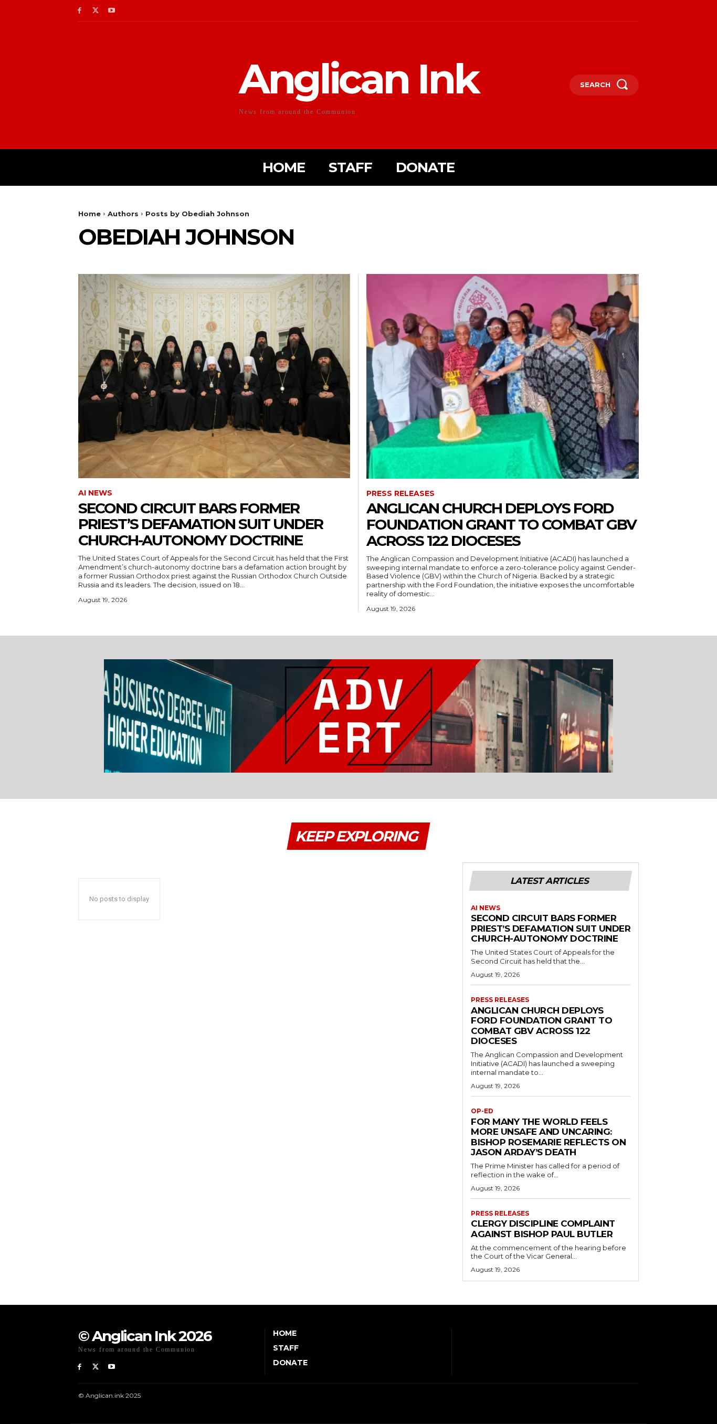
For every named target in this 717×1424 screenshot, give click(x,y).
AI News (95, 493)
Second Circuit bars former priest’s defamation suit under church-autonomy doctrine (200, 524)
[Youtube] (112, 10)
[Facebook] (79, 10)
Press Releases (400, 493)
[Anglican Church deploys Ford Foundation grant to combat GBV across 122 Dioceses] (502, 376)
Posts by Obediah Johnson (197, 213)
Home (89, 213)
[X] (95, 10)
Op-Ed (482, 1111)
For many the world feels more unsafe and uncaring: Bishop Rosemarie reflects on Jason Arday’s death (548, 1137)
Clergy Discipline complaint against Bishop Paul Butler (543, 1228)
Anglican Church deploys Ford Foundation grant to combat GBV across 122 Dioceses (501, 524)
